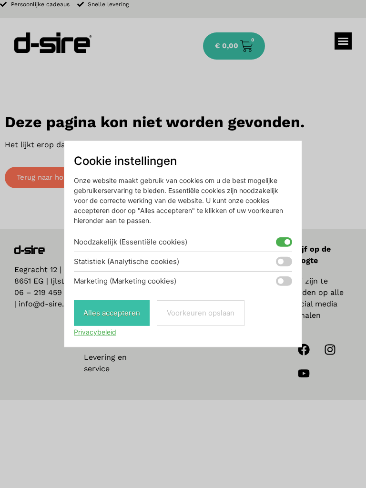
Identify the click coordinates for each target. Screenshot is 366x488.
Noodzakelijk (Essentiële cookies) (130, 241)
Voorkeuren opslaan (200, 312)
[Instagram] (330, 350)
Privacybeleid (95, 332)
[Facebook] (303, 350)
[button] (343, 41)
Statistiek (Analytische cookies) (126, 261)
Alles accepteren (111, 312)
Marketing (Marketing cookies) (125, 281)
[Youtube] (303, 374)
